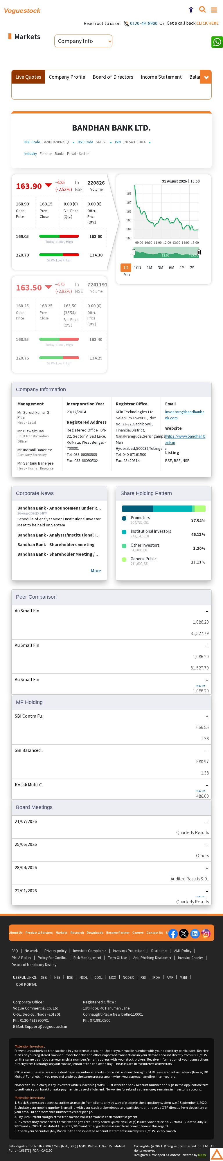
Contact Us (155, 933)
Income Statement (161, 76)
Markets (62, 933)
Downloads (95, 933)
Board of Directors (113, 76)
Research (77, 933)
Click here (207, 23)
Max (127, 274)
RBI (143, 977)
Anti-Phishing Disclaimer (152, 957)
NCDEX (128, 977)
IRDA (156, 977)
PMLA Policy (21, 957)
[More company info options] (206, 77)
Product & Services (39, 933)
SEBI (44, 977)
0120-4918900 (143, 23)
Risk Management (87, 957)
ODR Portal (26, 984)
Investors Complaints (89, 950)
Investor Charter (190, 957)
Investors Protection (129, 950)
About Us (16, 933)
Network (31, 950)
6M (171, 267)
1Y (182, 267)
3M (160, 267)
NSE (57, 977)
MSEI (183, 977)
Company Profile (67, 76)
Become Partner (118, 933)
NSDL (84, 977)
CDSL (98, 977)
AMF (170, 977)
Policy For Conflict (52, 957)
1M (149, 267)
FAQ (15, 950)
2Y (192, 267)
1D (125, 267)
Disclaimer (159, 950)
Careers (138, 933)
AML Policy (182, 950)
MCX (112, 977)
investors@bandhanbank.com (184, 414)
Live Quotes (28, 76)
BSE (70, 977)
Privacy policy (55, 950)
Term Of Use (117, 957)
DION (202, 1155)
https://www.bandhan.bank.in (185, 439)
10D (137, 267)
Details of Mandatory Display (34, 964)
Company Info (75, 40)
